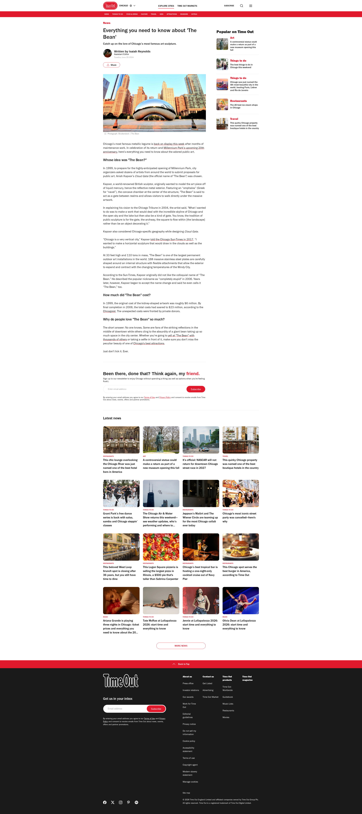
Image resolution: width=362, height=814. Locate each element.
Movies (226, 718)
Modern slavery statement (190, 773)
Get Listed (207, 684)
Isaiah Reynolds (139, 51)
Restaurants (228, 711)
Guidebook (228, 697)
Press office (188, 684)
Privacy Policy (165, 398)
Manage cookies (190, 782)
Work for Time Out (189, 706)
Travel (153, 14)
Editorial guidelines (188, 716)
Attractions (172, 14)
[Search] (241, 5)
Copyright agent (190, 765)
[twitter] (112, 802)
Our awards (188, 697)
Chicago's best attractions (148, 343)
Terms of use (189, 758)
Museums (184, 14)
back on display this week (169, 144)
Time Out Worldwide (228, 689)
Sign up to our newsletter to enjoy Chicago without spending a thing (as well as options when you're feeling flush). (154, 380)
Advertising (208, 690)
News (106, 14)
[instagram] (120, 802)
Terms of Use (149, 398)
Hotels (194, 14)
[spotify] (136, 802)
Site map (186, 793)
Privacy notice (189, 724)
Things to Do (117, 14)
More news (181, 646)
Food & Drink (132, 14)
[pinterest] (128, 802)
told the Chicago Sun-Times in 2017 (171, 240)
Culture (144, 14)
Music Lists (228, 704)
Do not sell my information (189, 733)
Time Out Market (210, 697)
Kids (161, 14)
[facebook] (104, 802)
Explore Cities (166, 6)
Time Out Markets (187, 6)
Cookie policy (189, 741)
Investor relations (191, 690)
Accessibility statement (188, 750)
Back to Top (183, 664)
